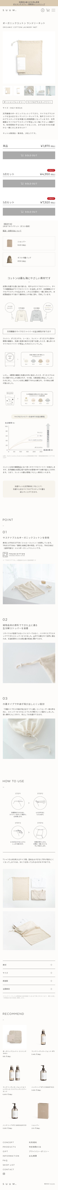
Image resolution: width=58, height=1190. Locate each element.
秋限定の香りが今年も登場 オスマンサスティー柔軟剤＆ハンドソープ (29, 3)
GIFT (5, 1151)
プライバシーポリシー (39, 1151)
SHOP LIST (9, 1165)
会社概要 (33, 1156)
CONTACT (8, 1169)
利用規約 (33, 1142)
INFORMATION (11, 1156)
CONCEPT (8, 1142)
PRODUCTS (9, 1147)
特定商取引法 (35, 1147)
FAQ (5, 1160)
